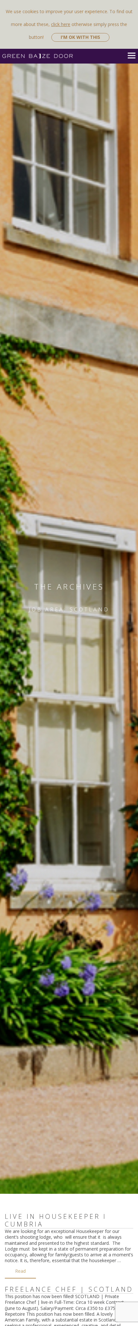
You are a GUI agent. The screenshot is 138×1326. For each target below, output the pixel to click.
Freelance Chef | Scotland (69, 1289)
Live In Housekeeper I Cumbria (56, 1220)
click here (60, 24)
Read (20, 1271)
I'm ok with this (80, 37)
